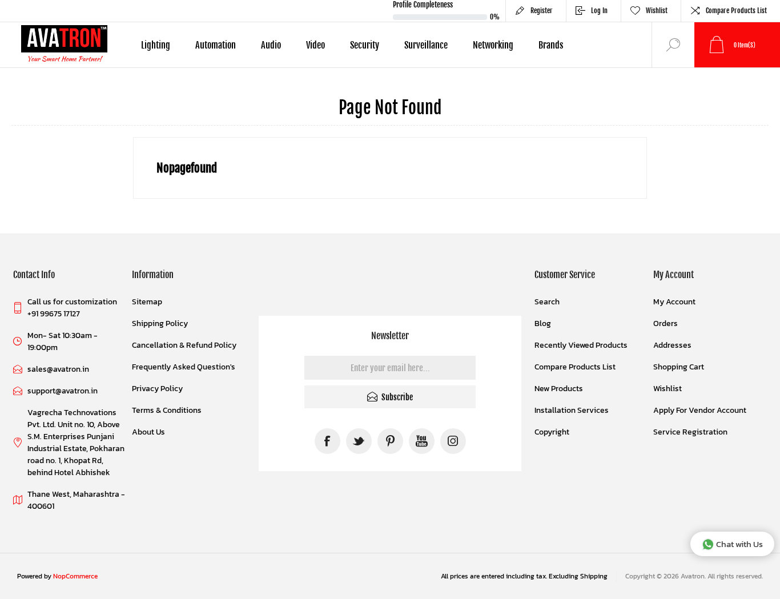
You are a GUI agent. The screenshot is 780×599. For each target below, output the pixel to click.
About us (148, 432)
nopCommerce (75, 576)
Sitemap (147, 302)
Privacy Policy (157, 389)
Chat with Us (739, 543)
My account (674, 302)
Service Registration (690, 432)
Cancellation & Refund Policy (184, 345)
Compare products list (736, 10)
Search (547, 302)
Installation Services (571, 410)
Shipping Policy (160, 323)
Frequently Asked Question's (183, 367)
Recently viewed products (581, 345)
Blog (542, 323)
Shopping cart (678, 367)
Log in (599, 10)
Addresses (672, 345)
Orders (665, 323)
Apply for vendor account (699, 410)
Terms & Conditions (167, 410)
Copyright (551, 432)
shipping (594, 576)
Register (541, 10)
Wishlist (667, 389)
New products (558, 389)
